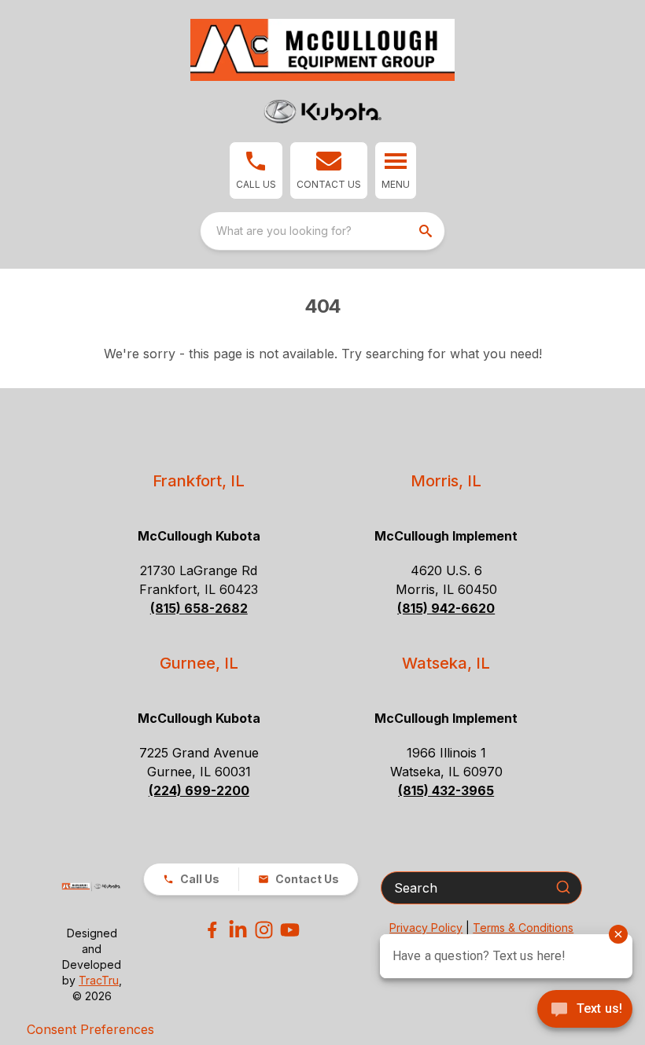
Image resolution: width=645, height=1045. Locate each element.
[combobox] (322, 231)
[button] (256, 170)
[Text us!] (585, 1010)
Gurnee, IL (199, 663)
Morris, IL (446, 480)
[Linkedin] (238, 930)
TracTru (99, 980)
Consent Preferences (90, 1029)
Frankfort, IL (199, 480)
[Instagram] (264, 930)
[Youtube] (290, 930)
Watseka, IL (446, 663)
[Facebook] (212, 930)
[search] (427, 231)
